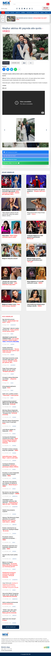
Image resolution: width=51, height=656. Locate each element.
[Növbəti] (2, 20)
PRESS (46, 12)
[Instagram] (22, 9)
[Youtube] (25, 9)
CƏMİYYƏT (17, 12)
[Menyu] (3, 12)
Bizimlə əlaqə (4, 8)
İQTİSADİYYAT (29, 12)
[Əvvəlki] (2, 17)
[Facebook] (17, 9)
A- (31, 63)
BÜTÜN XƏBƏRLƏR (10, 627)
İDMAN (42, 12)
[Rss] (32, 9)
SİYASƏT (12, 12)
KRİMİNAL (23, 12)
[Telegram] (30, 9)
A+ (24, 63)
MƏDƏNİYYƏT (36, 12)
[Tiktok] (27, 9)
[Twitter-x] (19, 9)
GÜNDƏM (7, 12)
